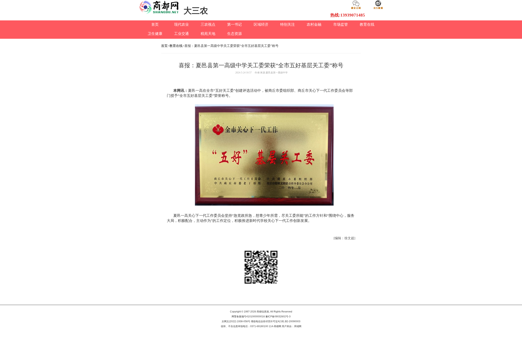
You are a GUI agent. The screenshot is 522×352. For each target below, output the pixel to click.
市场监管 (340, 24)
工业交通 (181, 34)
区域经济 (261, 24)
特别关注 (287, 24)
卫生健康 (155, 34)
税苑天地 (208, 34)
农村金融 (314, 24)
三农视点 (208, 24)
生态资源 (234, 34)
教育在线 (367, 24)
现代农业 (181, 24)
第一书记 (234, 24)
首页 (155, 24)
